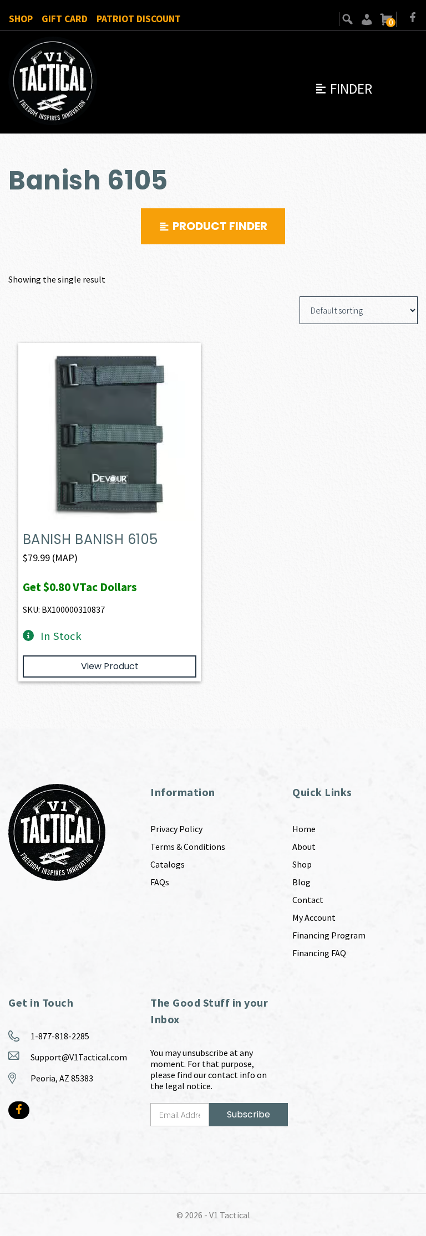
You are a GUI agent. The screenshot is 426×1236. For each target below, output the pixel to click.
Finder (343, 89)
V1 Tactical (229, 1214)
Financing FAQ (319, 952)
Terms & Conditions (187, 846)
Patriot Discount (139, 19)
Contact (307, 899)
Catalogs (167, 864)
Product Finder (220, 226)
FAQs (159, 882)
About (304, 846)
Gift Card (65, 19)
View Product (110, 666)
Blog (301, 882)
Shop (21, 19)
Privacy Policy (176, 828)
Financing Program (329, 935)
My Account (314, 917)
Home (304, 828)
